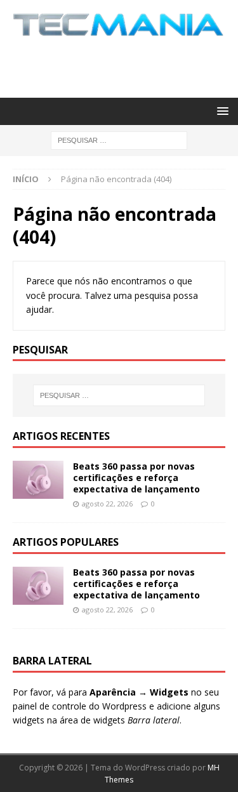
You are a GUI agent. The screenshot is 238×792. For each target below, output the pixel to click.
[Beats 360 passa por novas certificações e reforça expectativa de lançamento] (38, 480)
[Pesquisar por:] (119, 139)
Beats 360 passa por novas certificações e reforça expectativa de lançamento (136, 477)
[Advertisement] (125, 65)
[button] (220, 111)
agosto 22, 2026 (107, 503)
